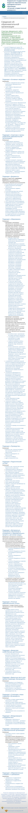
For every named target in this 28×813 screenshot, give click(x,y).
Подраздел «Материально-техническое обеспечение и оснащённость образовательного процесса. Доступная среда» (13, 532)
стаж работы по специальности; (12, 496)
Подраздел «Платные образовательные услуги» (11, 602)
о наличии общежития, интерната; (13, 705)
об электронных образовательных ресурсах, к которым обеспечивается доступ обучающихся (17, 570)
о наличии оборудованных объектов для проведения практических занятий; (16, 552)
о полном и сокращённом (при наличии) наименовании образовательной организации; (14, 84)
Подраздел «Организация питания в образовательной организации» (13, 729)
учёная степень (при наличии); (12, 480)
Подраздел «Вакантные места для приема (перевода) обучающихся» (13, 678)
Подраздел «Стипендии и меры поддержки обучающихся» (12, 695)
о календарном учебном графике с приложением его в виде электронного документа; (16, 338)
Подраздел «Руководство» (11, 446)
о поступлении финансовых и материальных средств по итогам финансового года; (13, 668)
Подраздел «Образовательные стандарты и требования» (12, 773)
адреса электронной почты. (11, 458)
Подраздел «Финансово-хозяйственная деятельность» (12, 651)
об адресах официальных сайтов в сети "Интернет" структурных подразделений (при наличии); (14, 153)
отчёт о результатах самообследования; (14, 201)
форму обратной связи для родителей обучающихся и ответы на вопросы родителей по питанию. (17, 768)
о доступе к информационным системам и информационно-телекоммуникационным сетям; (15, 565)
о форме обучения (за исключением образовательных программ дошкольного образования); (16, 247)
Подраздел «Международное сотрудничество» (12, 716)
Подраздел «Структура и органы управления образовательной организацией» (13, 136)
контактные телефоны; (10, 456)
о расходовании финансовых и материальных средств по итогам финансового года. (13, 672)
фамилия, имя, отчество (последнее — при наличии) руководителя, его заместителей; (14, 451)
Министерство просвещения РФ (15, 810)
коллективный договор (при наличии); (14, 191)
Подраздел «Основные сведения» (13, 79)
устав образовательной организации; (14, 184)
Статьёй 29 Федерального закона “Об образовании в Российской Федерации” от (14, 49)
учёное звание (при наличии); (12, 482)
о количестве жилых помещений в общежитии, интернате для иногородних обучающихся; (14, 708)
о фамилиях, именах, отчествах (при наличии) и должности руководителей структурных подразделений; (14, 146)
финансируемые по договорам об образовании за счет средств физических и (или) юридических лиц (15, 689)
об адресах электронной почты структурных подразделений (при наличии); (13, 157)
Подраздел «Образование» (11, 219)
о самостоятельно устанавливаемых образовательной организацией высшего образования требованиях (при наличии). (15, 788)
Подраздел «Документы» (10, 176)
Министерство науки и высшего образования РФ (15, 807)
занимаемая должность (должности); (14, 469)
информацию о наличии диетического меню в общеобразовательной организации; (16, 748)
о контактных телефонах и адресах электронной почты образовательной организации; (14, 100)
